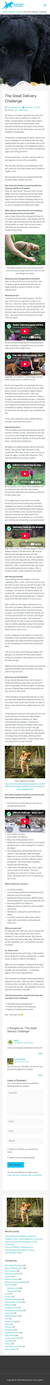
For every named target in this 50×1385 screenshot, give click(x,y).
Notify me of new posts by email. (22, 1158)
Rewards (8, 1327)
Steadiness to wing (12, 1333)
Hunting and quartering (14, 1310)
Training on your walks (13, 1346)
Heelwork (8, 1305)
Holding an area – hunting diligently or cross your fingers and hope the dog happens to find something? (24, 1241)
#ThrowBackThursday (13, 1265)
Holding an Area (11, 1308)
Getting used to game (13, 1299)
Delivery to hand (11, 1279)
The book (8, 1341)
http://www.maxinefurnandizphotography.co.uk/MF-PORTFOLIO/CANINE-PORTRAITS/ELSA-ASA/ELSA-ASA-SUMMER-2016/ (25, 786)
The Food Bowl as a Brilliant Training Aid (20, 1236)
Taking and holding (12, 1338)
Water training (10, 1349)
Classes (8, 1277)
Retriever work (13, 1288)
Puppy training (10, 1321)
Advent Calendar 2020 (14, 1268)
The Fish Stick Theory (13, 1253)
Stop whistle (9, 1335)
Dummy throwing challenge (15, 1282)
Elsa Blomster (19, 1059)
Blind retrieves (10, 1271)
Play (6, 1319)
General (8, 1297)
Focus (7, 1294)
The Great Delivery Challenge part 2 (19, 1247)
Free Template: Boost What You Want (19, 1250)
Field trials (9, 1285)
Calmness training (12, 1274)
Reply (40, 1053)
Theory (7, 1344)
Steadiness (9, 1330)
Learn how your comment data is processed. (24, 1175)
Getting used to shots (13, 1302)
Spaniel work (12, 1291)
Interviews (9, 1313)
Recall (7, 1324)
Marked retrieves (11, 1316)
